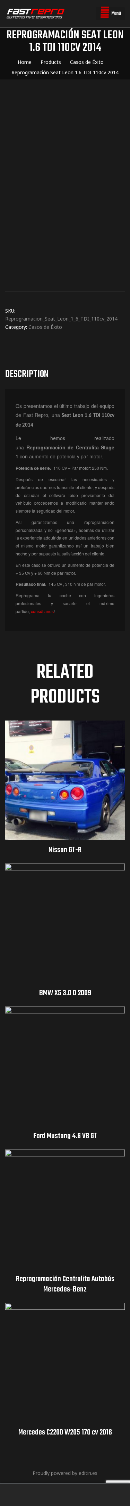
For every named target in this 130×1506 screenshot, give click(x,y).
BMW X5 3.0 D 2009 (65, 993)
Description (27, 374)
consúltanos (42, 611)
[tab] (65, 374)
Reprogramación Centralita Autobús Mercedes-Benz (65, 1284)
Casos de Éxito (45, 327)
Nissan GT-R (65, 850)
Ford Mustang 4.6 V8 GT (65, 1136)
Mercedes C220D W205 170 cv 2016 (65, 1432)
